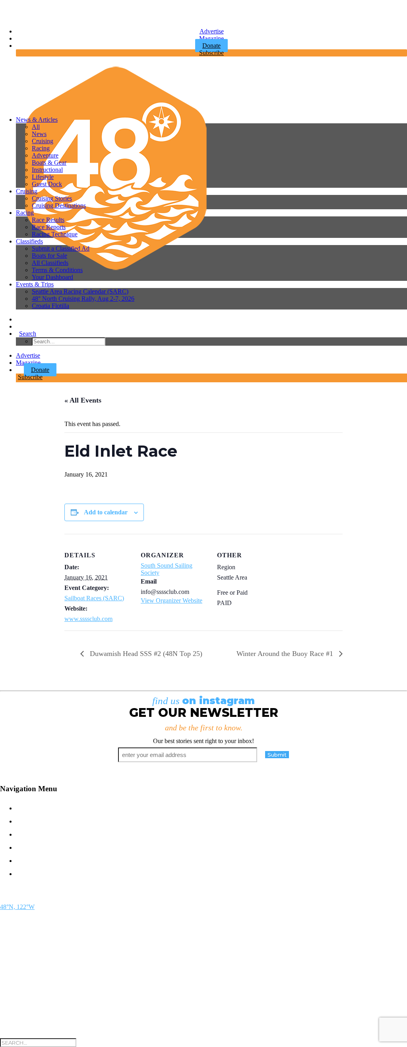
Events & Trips (35, 284)
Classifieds (29, 241)
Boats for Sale (49, 255)
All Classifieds (50, 262)
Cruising (42, 141)
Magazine (211, 38)
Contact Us (42, 807)
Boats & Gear (49, 162)
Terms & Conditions (57, 270)
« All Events (82, 400)
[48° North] (208, 86)
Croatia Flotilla (50, 305)
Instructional (47, 169)
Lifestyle (43, 176)
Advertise (212, 31)
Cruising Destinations (59, 205)
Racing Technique (55, 234)
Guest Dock (47, 184)
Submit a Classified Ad (60, 248)
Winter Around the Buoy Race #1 (285, 654)
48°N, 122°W (17, 906)
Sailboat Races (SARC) (94, 598)
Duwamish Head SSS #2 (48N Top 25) (145, 654)
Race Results (48, 219)
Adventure (45, 155)
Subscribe (211, 52)
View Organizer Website (171, 600)
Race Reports (49, 227)
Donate (40, 369)
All (36, 126)
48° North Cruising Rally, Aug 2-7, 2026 (83, 298)
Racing (41, 148)
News (39, 133)
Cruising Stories (52, 198)
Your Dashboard (52, 277)
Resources (41, 873)
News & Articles (37, 119)
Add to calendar (106, 512)
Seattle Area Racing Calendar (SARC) (80, 291)
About (30, 859)
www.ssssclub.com (88, 618)
